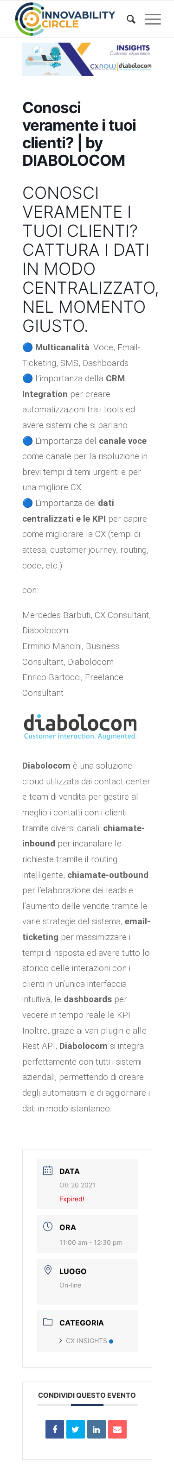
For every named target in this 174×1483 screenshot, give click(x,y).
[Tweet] (75, 1429)
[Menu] (148, 19)
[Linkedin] (96, 1429)
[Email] (117, 1429)
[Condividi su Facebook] (54, 1429)
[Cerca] (126, 19)
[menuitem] (126, 19)
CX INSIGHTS (86, 1340)
